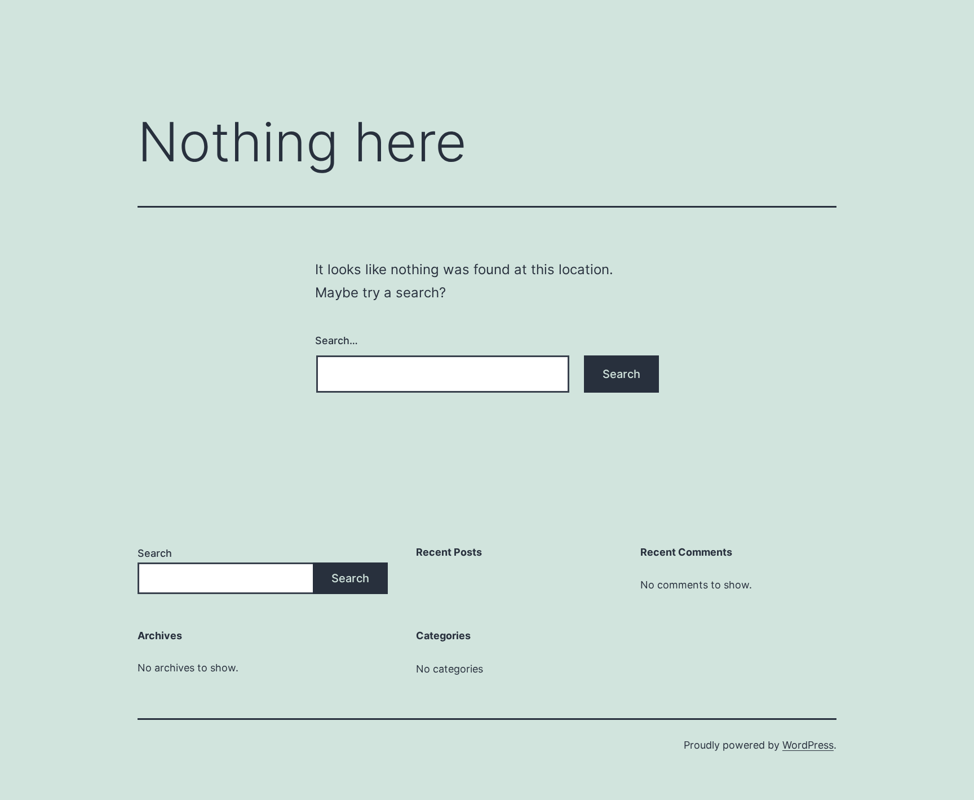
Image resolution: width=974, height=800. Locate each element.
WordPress (808, 745)
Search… (336, 340)
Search (155, 553)
